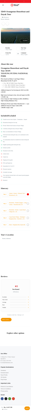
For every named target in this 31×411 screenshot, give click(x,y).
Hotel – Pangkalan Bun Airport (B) (14, 224)
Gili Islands (3, 377)
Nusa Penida (4, 375)
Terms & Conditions (6, 388)
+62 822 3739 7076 (6, 360)
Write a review (5, 319)
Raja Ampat (4, 379)
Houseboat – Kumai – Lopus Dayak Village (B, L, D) (15, 210)
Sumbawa (3, 370)
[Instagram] (5, 398)
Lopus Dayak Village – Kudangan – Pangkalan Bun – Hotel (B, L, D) (15, 217)
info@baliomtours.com (7, 362)
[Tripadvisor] (9, 398)
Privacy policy (4, 391)
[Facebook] (2, 398)
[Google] (13, 398)
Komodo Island (4, 372)
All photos (25, 40)
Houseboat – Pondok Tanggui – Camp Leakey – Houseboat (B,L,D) (15, 203)
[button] (25, 5)
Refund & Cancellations (7, 386)
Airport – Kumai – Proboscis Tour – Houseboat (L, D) (15, 194)
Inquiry (27, 408)
